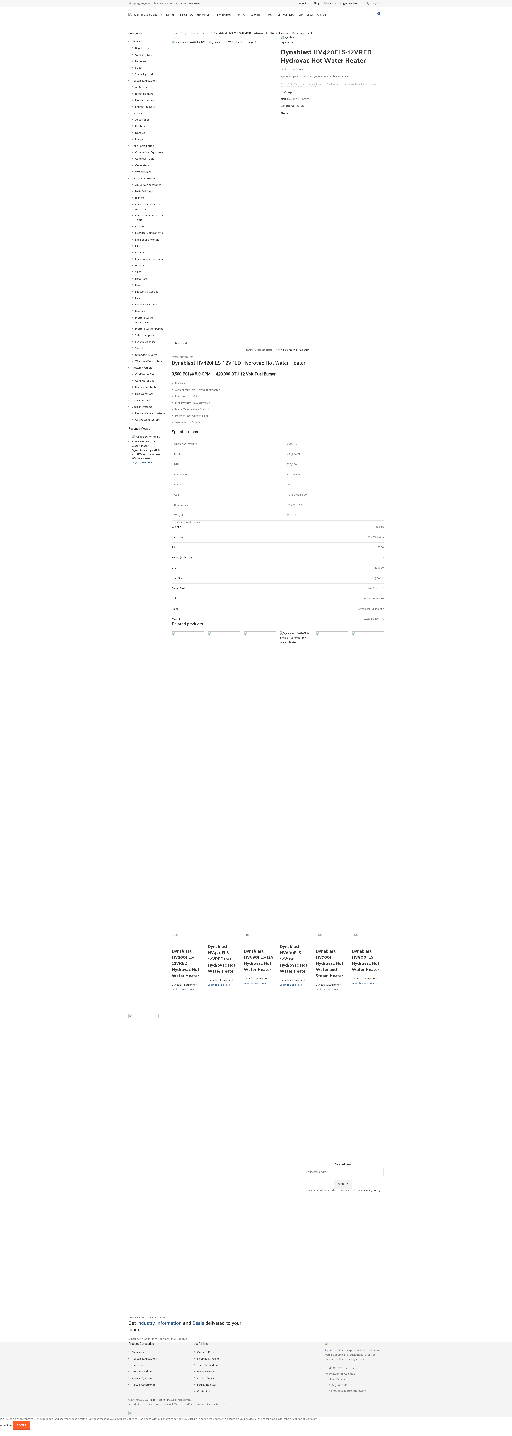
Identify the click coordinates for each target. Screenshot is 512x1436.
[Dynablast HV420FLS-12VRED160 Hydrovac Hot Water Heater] (224, 782)
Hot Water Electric (146, 387)
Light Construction (143, 146)
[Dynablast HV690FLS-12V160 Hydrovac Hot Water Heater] (296, 782)
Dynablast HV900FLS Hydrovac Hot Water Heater (365, 960)
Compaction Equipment (149, 152)
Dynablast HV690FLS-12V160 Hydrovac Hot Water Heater (293, 958)
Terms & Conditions (208, 1365)
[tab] (259, 350)
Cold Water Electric (147, 374)
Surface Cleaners (145, 342)
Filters (138, 246)
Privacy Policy (205, 1371)
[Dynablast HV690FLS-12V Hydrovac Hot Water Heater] (260, 782)
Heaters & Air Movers (144, 81)
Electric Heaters (144, 100)
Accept (21, 1425)
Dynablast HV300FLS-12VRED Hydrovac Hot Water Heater (185, 963)
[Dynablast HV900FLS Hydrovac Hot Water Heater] (368, 782)
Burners (139, 198)
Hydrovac (137, 113)
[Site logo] (142, 15)
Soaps (138, 68)
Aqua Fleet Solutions (160, 1400)
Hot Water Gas (144, 394)
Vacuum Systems (142, 407)
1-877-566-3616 (190, 3)
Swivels (139, 348)
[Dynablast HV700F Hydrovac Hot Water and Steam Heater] (332, 782)
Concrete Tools (144, 159)
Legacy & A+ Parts (146, 304)
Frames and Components (150, 259)
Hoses (138, 285)
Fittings (139, 252)
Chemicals (138, 41)
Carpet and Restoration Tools (149, 217)
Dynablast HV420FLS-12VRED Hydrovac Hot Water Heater (146, 454)
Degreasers (141, 61)
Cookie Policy (205, 1378)
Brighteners (142, 48)
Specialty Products (146, 74)
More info (6, 1425)
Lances (139, 298)
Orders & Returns (207, 1352)
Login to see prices (143, 463)
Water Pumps (143, 172)
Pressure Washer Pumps (149, 329)
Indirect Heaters (145, 107)
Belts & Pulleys (144, 191)
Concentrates (143, 54)
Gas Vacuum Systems (147, 420)
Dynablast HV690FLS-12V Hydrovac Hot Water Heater (259, 960)
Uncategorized (141, 400)
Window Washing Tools (149, 361)
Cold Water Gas (144, 381)
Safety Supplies (144, 335)
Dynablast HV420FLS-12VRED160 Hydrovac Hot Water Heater (221, 958)
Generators (142, 165)
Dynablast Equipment (184, 985)
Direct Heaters (144, 94)
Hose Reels (141, 279)
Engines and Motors (147, 239)
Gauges (139, 265)
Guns (138, 272)
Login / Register (206, 1385)
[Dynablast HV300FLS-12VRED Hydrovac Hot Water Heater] (188, 782)
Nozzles (140, 133)
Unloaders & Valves (146, 355)
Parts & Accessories (143, 178)
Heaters (140, 126)
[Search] (384, 15)
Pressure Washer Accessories (145, 320)
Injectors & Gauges (146, 292)
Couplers (140, 226)
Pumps (139, 139)
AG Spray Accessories (148, 185)
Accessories (142, 120)
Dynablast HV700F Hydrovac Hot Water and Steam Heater (329, 963)
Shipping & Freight (208, 1359)
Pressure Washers (142, 368)
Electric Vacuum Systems (150, 413)
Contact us (203, 1391)
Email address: (343, 1164)
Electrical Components (149, 233)
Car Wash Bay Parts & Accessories (147, 206)
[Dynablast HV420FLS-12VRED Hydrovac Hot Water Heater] (149, 441)
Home (175, 33)
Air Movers (141, 87)
